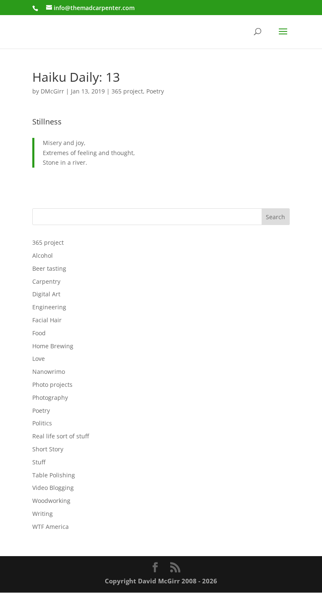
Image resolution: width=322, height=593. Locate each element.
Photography (50, 397)
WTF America (50, 527)
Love (38, 359)
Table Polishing (53, 475)
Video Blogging (53, 488)
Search (275, 217)
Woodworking (51, 501)
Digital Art (46, 294)
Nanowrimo (48, 371)
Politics (42, 423)
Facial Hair (47, 320)
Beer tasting (49, 268)
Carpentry (46, 281)
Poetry (155, 91)
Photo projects (52, 384)
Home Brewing (52, 346)
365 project (127, 91)
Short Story (47, 449)
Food (39, 333)
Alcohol (42, 255)
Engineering (49, 307)
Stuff (38, 462)
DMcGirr (52, 91)
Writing (42, 514)
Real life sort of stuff (60, 436)
